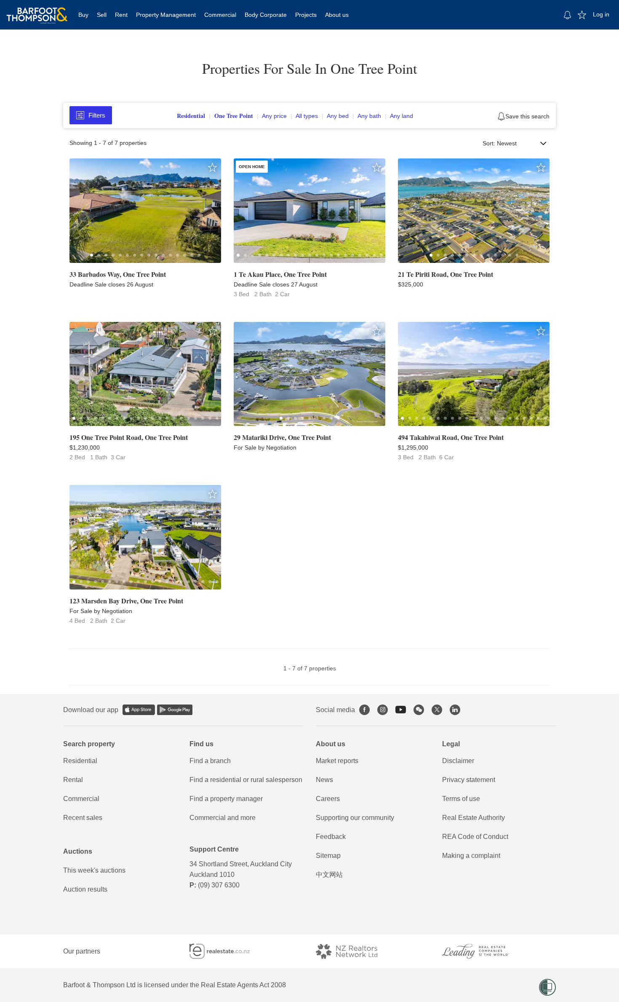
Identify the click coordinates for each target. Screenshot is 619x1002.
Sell (102, 14)
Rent (121, 14)
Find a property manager (226, 798)
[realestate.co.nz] (227, 951)
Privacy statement (468, 779)
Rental (73, 779)
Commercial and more (222, 817)
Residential (80, 760)
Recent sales (82, 817)
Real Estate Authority (473, 817)
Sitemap (328, 855)
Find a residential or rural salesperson (245, 779)
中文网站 (329, 874)
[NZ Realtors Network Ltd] (354, 951)
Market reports (337, 760)
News (324, 779)
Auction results (85, 889)
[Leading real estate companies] (484, 951)
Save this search (527, 116)
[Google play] (174, 710)
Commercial (220, 14)
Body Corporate (266, 14)
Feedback (331, 836)
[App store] (139, 710)
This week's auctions (94, 870)
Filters (96, 115)
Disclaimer (458, 760)
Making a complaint (471, 855)
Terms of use (461, 798)
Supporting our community (355, 817)
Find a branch (210, 760)
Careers (328, 798)
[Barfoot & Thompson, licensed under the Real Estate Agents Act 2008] (37, 10)
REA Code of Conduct (475, 836)
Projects (306, 14)
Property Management (166, 14)
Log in (601, 14)
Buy (83, 14)
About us (337, 14)
